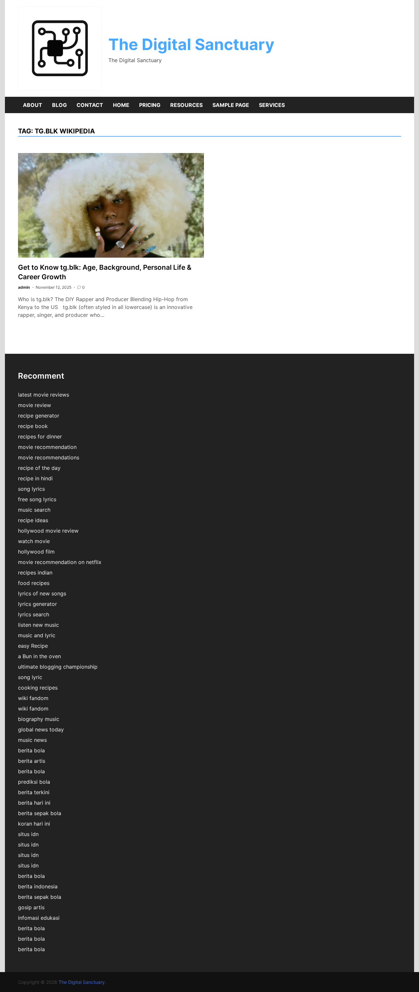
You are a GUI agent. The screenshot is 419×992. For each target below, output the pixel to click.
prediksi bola (34, 781)
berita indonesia (38, 886)
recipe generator (38, 415)
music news (32, 740)
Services (272, 105)
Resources (186, 105)
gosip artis (31, 907)
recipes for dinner (40, 436)
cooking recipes (38, 687)
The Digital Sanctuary (191, 44)
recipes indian (35, 572)
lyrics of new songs (42, 593)
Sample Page (230, 105)
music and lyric (36, 635)
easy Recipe (33, 645)
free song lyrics (37, 499)
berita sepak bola (39, 813)
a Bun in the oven (39, 656)
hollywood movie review (48, 530)
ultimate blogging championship (58, 666)
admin (24, 287)
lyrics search (33, 614)
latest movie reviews (43, 394)
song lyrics (31, 489)
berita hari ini (34, 802)
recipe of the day (39, 468)
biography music (38, 719)
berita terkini (33, 792)
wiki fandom (33, 698)
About (32, 105)
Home (121, 105)
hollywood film (36, 551)
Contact (90, 105)
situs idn (28, 834)
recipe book (33, 426)
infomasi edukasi (39, 918)
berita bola (31, 750)
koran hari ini (34, 823)
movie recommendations (48, 457)
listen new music (38, 625)
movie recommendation (47, 447)
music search (34, 509)
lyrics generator (37, 604)
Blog (59, 105)
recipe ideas (33, 520)
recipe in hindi (35, 478)
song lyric (30, 677)
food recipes (33, 583)
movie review (34, 405)
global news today (41, 729)
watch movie (34, 541)
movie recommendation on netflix (59, 562)
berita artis (31, 761)
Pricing (149, 105)
